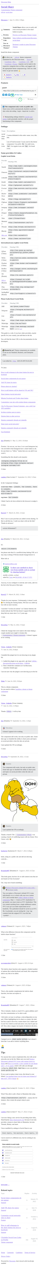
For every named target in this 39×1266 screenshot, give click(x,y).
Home (3, 1252)
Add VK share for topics (9, 382)
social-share (9, 12)
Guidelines (19, 1252)
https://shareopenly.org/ (17, 1120)
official (3, 12)
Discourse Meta (6, 2)
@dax (14, 361)
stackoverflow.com (11, 564)
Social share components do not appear (13, 378)
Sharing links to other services (10, 416)
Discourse (12, 1261)
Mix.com (4, 235)
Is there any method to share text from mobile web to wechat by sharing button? (23, 570)
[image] (19, 94)
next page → (5, 1184)
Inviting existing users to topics (10, 412)
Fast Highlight (5, 432)
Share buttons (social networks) (11, 394)
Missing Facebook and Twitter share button (14, 398)
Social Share (7, 6)
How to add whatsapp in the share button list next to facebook (17, 373)
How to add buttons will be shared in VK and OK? (17, 390)
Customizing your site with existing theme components (18, 402)
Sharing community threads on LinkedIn (13, 420)
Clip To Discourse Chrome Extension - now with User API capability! (18, 407)
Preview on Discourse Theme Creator (24, 35)
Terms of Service (29, 1252)
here (21, 329)
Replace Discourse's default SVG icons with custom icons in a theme (21, 888)
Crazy (11, 577)
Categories (10, 1252)
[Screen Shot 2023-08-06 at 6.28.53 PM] (19, 1032)
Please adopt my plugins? (9, 386)
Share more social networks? (10, 424)
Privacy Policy (5, 1256)
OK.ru (4, 280)
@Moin (9, 711)
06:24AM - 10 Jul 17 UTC (23, 577)
